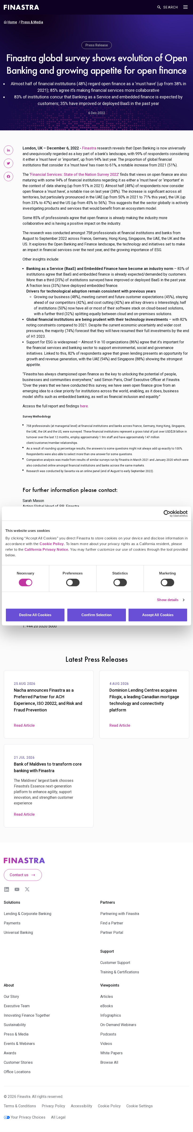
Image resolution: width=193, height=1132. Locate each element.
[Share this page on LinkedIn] (8, 150)
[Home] (21, 7)
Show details (167, 600)
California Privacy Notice (46, 549)
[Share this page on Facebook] (8, 176)
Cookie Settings (139, 1106)
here (84, 406)
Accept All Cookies (158, 615)
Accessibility (81, 1106)
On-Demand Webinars (118, 1025)
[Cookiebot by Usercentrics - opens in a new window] (167, 513)
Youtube (17, 889)
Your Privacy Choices (28, 1117)
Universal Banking (18, 932)
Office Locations (17, 1072)
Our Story (11, 996)
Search (170, 7)
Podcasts (108, 1034)
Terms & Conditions (20, 1106)
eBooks (106, 1006)
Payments (12, 923)
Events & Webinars (19, 1043)
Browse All (109, 1062)
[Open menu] (185, 7)
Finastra (89, 148)
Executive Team (17, 1006)
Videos (106, 1043)
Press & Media (32, 22)
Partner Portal (111, 932)
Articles (106, 996)
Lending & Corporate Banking (27, 913)
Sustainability (15, 1025)
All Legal (58, 1117)
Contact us (19, 875)
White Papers (111, 1053)
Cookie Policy (52, 544)
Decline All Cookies (35, 615)
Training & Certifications (119, 972)
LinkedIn (6, 889)
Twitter (27, 889)
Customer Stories (18, 1062)
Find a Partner (111, 923)
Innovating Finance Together (27, 1015)
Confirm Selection (96, 615)
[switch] (73, 582)
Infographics (110, 1015)
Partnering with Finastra (119, 913)
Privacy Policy (53, 1106)
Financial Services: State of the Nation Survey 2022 (74, 174)
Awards (10, 1053)
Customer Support (115, 962)
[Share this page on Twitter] (8, 163)
